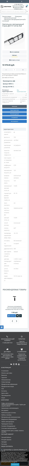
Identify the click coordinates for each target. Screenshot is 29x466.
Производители (6, 395)
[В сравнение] (20, 315)
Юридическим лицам (7, 386)
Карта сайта (4, 393)
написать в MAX (18, 7)
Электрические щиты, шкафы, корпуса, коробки (12, 431)
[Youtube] (18, 364)
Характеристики (14, 110)
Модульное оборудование (9, 419)
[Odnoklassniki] (13, 364)
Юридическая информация (9, 384)
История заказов (6, 439)
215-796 (10, 86)
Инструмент (4, 410)
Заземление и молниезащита (9, 408)
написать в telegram (18, 6)
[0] (26, 7)
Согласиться (15, 464)
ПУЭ (2, 389)
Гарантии (4, 377)
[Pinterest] (16, 364)
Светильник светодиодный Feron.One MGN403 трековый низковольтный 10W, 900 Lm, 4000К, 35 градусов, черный (14, 308)
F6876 (10, 84)
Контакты (4, 391)
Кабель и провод (6, 415)
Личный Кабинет (6, 437)
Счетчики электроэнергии (9, 428)
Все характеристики (21, 90)
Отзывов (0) (15, 117)
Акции (3, 398)
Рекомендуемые (14, 114)
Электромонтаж (6, 380)
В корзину (12, 315)
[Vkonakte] (10, 364)
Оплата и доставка (6, 373)
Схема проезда (5, 382)
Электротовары (6, 16)
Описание (14, 106)
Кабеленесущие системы (8, 412)
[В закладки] (17, 315)
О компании (4, 371)
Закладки (4, 442)
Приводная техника (7, 424)
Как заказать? (14, 121)
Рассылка (4, 444)
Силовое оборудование (8, 426)
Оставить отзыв (15, 60)
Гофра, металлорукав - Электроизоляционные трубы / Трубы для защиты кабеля (13, 404)
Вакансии (4, 375)
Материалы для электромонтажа (10, 417)
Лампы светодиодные (7, 421)
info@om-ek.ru (18, 9)
